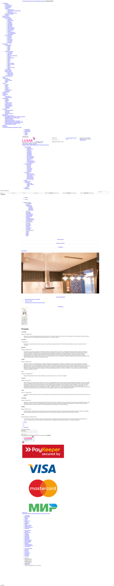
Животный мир (11, 57)
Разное (9, 65)
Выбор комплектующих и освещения (12, 120)
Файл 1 (46, 193)
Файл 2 (64, 193)
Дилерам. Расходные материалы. (14, 10)
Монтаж (7, 84)
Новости (7, 8)
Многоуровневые (11, 27)
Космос (9, 59)
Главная (26, 197)
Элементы (7, 108)
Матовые (9, 21)
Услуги (4, 83)
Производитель (8, 44)
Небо (9, 62)
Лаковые (7, 99)
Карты (9, 58)
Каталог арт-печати (9, 51)
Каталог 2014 (10, 72)
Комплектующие (8, 75)
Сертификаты (8, 7)
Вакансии (7, 4)
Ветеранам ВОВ (8, 97)
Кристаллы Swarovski (9, 119)
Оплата (6, 88)
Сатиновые (10, 22)
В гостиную (10, 40)
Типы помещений (28, 548)
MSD (9, 50)
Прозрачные (10, 24)
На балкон (10, 42)
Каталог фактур (8, 71)
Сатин (6, 101)
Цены (4, 77)
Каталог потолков (6, 17)
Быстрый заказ (25, 136)
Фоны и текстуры (11, 67)
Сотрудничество (8, 5)
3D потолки (10, 11)
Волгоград (7, 112)
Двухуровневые (11, 28)
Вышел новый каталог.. (12, 12)
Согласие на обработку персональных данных (12, 127)
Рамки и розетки (11, 64)
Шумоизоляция (8, 89)
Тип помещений (8, 35)
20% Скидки (7, 96)
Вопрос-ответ (27, 520)
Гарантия (7, 14)
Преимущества (8, 6)
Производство (6, 16)
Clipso (9, 47)
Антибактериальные (12, 33)
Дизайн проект (6, 92)
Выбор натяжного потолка (10, 124)
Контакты (5, 109)
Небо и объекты (11, 63)
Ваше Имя (23, 430)
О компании (5, 3)
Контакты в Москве (9, 110)
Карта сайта (5, 126)
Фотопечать (10, 26)
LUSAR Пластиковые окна (27, 1)
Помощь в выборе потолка (8, 115)
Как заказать (5, 114)
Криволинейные (8, 105)
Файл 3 (81, 193)
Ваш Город (23, 431)
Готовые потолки (28, 525)
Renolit (9, 48)
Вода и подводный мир (12, 55)
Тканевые (10, 19)
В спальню (10, 41)
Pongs (9, 49)
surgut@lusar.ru (70, 137)
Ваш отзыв (23, 434)
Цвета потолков (8, 70)
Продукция (5, 43)
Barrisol (9, 45)
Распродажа (5, 78)
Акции (4, 95)
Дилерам (4, 93)
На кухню (10, 36)
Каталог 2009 (10, 74)
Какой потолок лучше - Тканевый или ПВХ (14, 121)
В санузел (10, 38)
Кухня (9, 60)
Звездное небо (10, 29)
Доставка (7, 87)
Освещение (7, 90)
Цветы (9, 68)
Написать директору (49, 1)
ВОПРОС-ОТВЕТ (9, 118)
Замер (6, 86)
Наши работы (5, 98)
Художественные (11, 32)
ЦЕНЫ (26, 524)
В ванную (10, 37)
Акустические (10, 34)
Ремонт (6, 85)
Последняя (26, 427)
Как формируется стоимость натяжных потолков (15, 116)
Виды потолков (8, 18)
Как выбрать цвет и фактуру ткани (12, 117)
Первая (25, 421)
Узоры (9, 66)
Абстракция (10, 52)
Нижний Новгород (9, 113)
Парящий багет (11, 9)
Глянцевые (10, 23)
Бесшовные (10, 25)
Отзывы (4, 125)
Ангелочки (10, 53)
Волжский (7, 111)
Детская (9, 56)
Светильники (8, 69)
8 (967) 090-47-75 (85, 140)
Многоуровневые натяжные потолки (12, 123)
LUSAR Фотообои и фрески (39, 1)
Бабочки (9, 54)
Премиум (9, 31)
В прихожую (10, 39)
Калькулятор (5, 94)
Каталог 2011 (10, 73)
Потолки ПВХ (10, 20)
